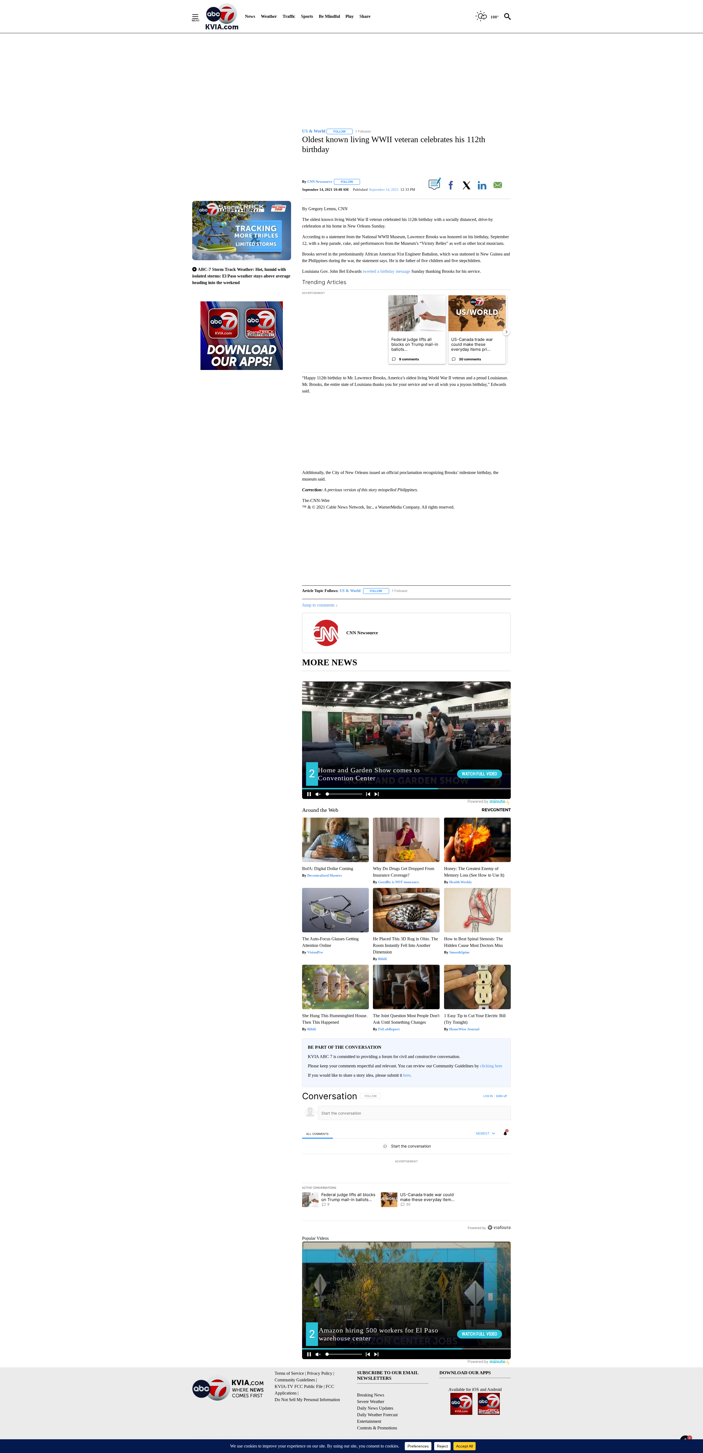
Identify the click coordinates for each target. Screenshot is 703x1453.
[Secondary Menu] (199, 16)
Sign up (501, 1096)
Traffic (289, 16)
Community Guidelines (295, 1380)
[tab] (317, 1133)
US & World (350, 591)
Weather (269, 16)
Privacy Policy (319, 1373)
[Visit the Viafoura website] (499, 1227)
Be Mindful (329, 16)
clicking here (491, 1066)
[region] (406, 1161)
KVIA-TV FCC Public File (299, 1386)
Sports (307, 16)
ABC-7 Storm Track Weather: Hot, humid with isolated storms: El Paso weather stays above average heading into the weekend (241, 276)
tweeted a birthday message (386, 271)
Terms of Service (289, 1373)
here (407, 1075)
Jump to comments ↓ (320, 605)
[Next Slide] (506, 331)
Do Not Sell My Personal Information (307, 1399)
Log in (488, 1096)
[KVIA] (222, 16)
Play (349, 16)
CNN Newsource (319, 181)
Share (364, 16)
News (250, 16)
